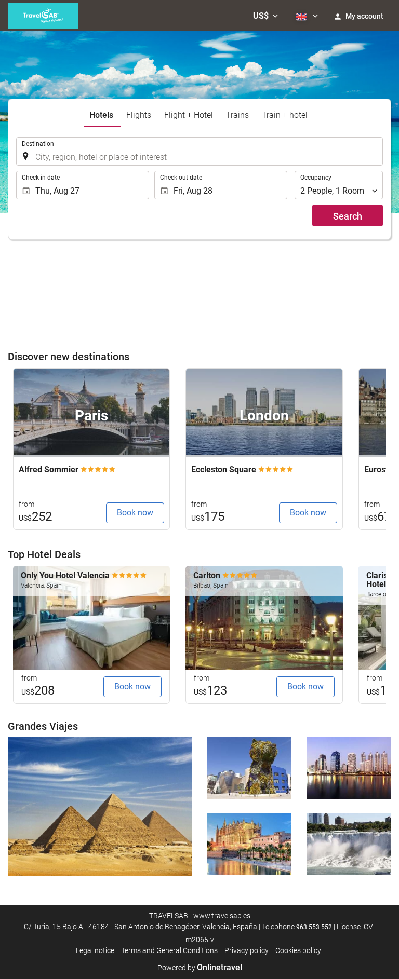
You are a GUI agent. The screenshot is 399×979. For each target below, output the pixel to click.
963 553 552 (314, 927)
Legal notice (95, 950)
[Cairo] (100, 806)
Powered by (199, 967)
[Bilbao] (249, 768)
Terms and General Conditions (169, 950)
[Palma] (249, 844)
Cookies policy (298, 950)
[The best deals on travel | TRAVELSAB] (43, 15)
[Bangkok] (349, 768)
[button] (265, 15)
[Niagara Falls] (349, 844)
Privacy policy (246, 950)
